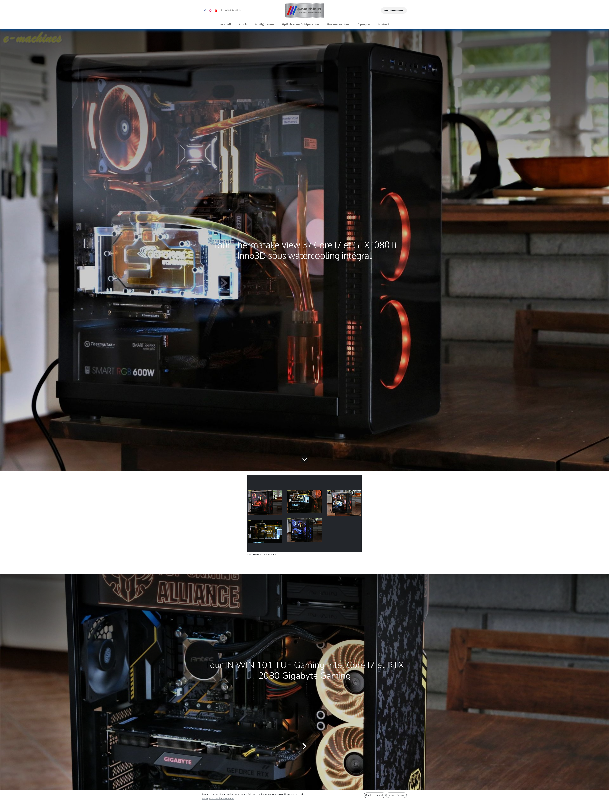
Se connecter (393, 10)
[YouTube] (216, 10)
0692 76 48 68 (233, 10)
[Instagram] (210, 10)
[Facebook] (204, 10)
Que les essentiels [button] (374, 795)
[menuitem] (225, 24)
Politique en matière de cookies (218, 798)
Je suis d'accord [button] (396, 795)
